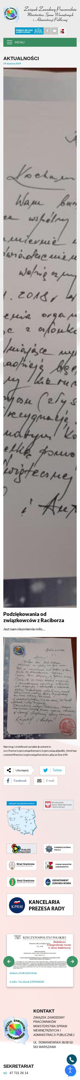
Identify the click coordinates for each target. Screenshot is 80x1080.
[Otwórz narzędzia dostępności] (70, 1070)
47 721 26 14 (15, 1073)
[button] (8, 961)
